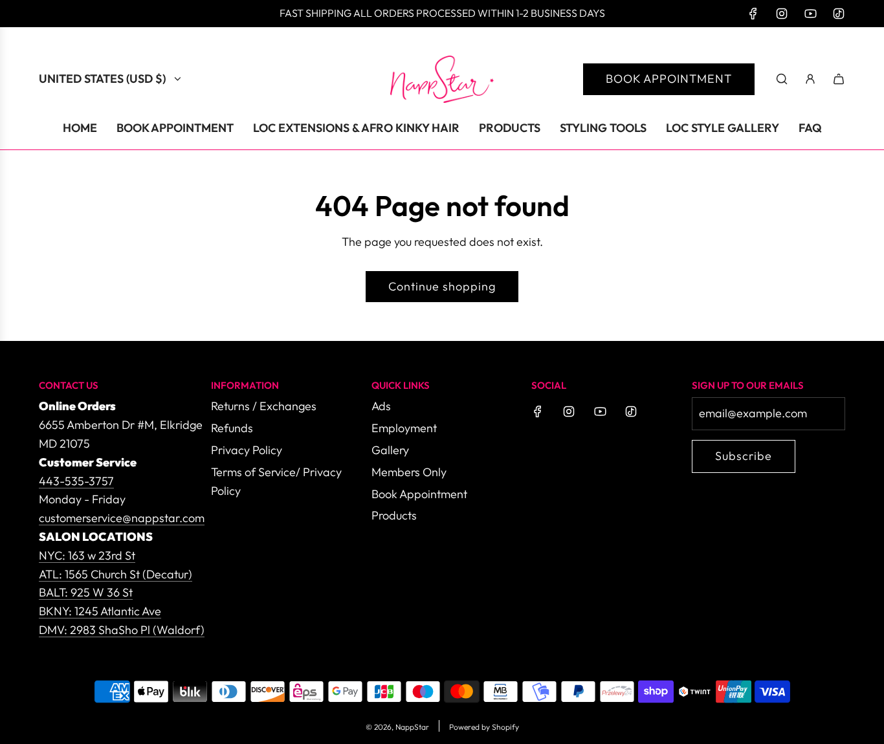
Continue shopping (442, 286)
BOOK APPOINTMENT (669, 78)
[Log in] (810, 79)
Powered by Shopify (484, 727)
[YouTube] (810, 13)
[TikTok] (838, 13)
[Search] (782, 79)
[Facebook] (753, 13)
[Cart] (838, 79)
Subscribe (743, 455)
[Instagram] (782, 13)
